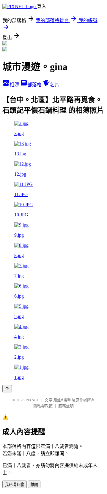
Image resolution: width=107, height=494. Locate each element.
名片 (54, 84)
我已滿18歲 (14, 484)
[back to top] (7, 388)
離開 (34, 484)
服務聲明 (66, 406)
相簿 (15, 84)
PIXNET (32, 400)
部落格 (35, 84)
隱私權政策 (43, 406)
